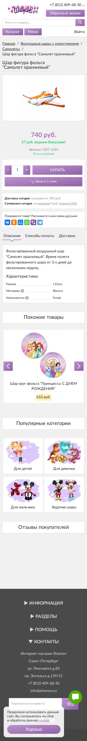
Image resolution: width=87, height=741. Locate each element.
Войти (79, 32)
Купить (57, 170)
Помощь (46, 630)
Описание (11, 236)
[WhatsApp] (27, 222)
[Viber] (33, 222)
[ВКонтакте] (7, 222)
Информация (46, 603)
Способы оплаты (39, 236)
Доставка (67, 236)
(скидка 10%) (68, 203)
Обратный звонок (65, 13)
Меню (33, 32)
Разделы (46, 616)
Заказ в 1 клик (46, 181)
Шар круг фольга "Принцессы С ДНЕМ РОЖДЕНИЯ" (43, 386)
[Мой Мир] (20, 222)
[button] (34, 729)
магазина (43, 203)
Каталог (13, 32)
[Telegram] (40, 222)
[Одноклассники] (14, 222)
